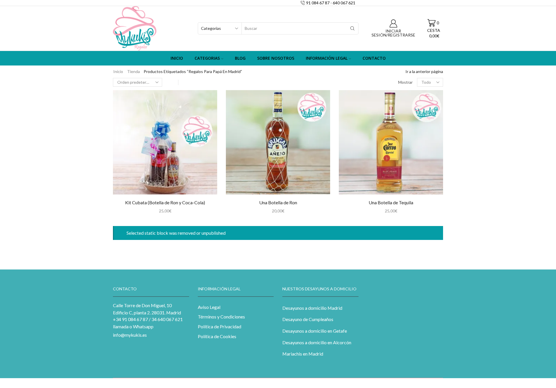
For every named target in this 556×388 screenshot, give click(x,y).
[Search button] (352, 28)
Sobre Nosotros (275, 58)
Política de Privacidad (219, 326)
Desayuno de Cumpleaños (307, 319)
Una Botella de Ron (278, 202)
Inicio (177, 58)
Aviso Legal (209, 307)
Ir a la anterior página (424, 71)
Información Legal (327, 58)
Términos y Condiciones (221, 316)
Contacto (374, 58)
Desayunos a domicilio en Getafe (314, 331)
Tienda (133, 71)
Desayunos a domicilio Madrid (312, 308)
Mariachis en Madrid (302, 353)
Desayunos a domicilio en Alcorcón (316, 342)
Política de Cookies (217, 336)
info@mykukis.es (130, 335)
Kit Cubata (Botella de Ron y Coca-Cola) (165, 202)
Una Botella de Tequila (391, 202)
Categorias (207, 58)
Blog (240, 58)
